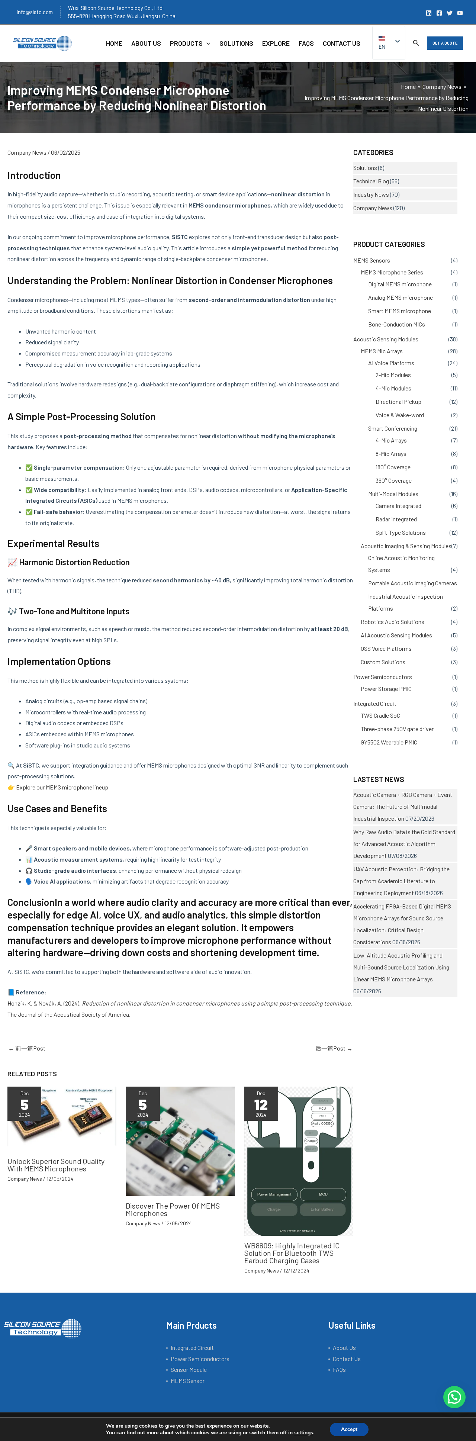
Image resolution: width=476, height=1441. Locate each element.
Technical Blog (371, 180)
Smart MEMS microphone (399, 310)
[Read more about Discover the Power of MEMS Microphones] (180, 1140)
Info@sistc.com (35, 12)
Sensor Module (189, 1369)
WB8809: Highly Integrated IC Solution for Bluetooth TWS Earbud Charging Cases (292, 1253)
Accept (349, 1429)
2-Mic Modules (393, 374)
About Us (344, 1347)
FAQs (339, 1369)
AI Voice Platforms (391, 362)
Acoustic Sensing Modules (385, 338)
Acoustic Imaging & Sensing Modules (406, 545)
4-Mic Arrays (391, 440)
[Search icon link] (416, 43)
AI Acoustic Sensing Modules (396, 635)
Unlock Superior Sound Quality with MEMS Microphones (55, 1165)
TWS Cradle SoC (380, 715)
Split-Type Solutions (401, 532)
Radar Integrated (396, 518)
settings (303, 1432)
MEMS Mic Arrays (382, 350)
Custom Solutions (383, 661)
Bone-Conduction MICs (396, 324)
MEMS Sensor (188, 1380)
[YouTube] (460, 13)
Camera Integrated (398, 505)
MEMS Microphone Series (392, 272)
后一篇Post (334, 1048)
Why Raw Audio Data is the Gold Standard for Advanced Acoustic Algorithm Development (404, 843)
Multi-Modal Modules (393, 493)
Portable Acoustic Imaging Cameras (412, 582)
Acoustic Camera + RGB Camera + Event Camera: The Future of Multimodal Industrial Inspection (402, 806)
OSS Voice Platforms (386, 648)
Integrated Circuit (374, 703)
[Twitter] (450, 13)
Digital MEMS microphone (400, 283)
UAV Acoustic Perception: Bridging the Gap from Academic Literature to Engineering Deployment (401, 880)
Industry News (371, 194)
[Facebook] (439, 13)
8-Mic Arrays (391, 453)
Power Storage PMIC (386, 688)
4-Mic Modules (393, 388)
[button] (445, 43)
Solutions (365, 167)
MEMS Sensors (371, 260)
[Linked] (429, 13)
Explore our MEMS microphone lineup (62, 787)
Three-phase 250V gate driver (397, 728)
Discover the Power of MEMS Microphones (173, 1209)
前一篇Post (26, 1048)
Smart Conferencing (392, 428)
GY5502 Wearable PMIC (389, 742)
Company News (26, 152)
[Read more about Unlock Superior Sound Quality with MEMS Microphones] (61, 1118)
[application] (206, 43)
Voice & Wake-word (400, 414)
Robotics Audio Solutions (392, 621)
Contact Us (347, 1358)
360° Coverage (394, 480)
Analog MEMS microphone (400, 297)
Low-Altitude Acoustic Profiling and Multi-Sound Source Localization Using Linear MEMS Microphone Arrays (401, 967)
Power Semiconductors (382, 676)
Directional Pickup (398, 401)
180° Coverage (393, 466)
